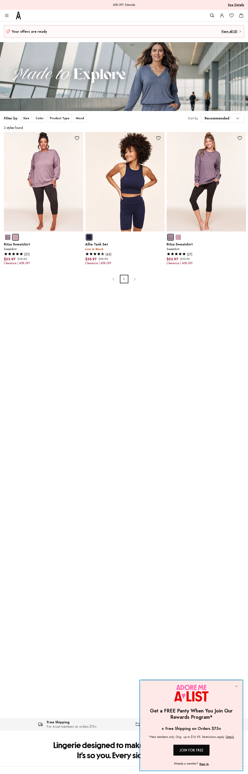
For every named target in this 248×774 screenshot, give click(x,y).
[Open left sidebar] (7, 15)
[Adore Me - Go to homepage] (18, 15)
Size (26, 118)
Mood (80, 118)
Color (40, 118)
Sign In (204, 764)
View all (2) (229, 31)
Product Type (60, 118)
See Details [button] (236, 5)
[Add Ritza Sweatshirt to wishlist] (77, 138)
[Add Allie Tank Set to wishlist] (158, 138)
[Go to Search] (212, 15)
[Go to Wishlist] (231, 15)
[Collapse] (236, 686)
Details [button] (230, 737)
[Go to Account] (222, 15)
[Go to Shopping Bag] (241, 15)
